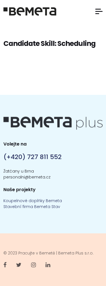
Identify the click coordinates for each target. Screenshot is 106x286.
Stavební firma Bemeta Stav (31, 206)
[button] (99, 11)
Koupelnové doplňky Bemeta (32, 201)
